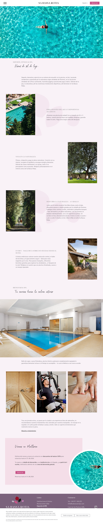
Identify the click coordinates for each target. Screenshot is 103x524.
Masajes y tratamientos (28, 430)
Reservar (95, 3)
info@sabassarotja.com (76, 504)
